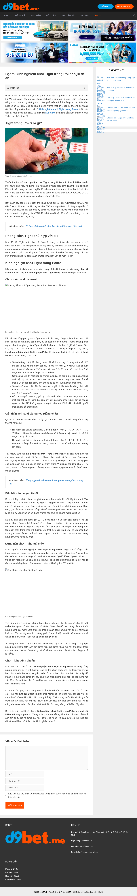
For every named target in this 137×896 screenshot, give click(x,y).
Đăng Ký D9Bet (11, 869)
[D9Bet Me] (21, 6)
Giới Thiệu (76, 892)
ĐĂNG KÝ (106, 7)
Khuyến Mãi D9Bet (13, 879)
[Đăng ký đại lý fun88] (34, 31)
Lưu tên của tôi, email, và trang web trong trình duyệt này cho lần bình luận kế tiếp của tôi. (47, 795)
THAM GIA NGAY (124, 7)
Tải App (85, 15)
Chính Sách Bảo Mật (88, 892)
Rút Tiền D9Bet (11, 872)
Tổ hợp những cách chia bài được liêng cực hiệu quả (54, 226)
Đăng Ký (20, 15)
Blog (97, 15)
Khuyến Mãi (68, 15)
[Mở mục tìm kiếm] (134, 16)
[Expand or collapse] (85, 88)
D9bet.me (50, 112)
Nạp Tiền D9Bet (12, 876)
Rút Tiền (51, 15)
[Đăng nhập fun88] (102, 53)
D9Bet (6, 15)
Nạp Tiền (36, 15)
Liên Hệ (100, 892)
